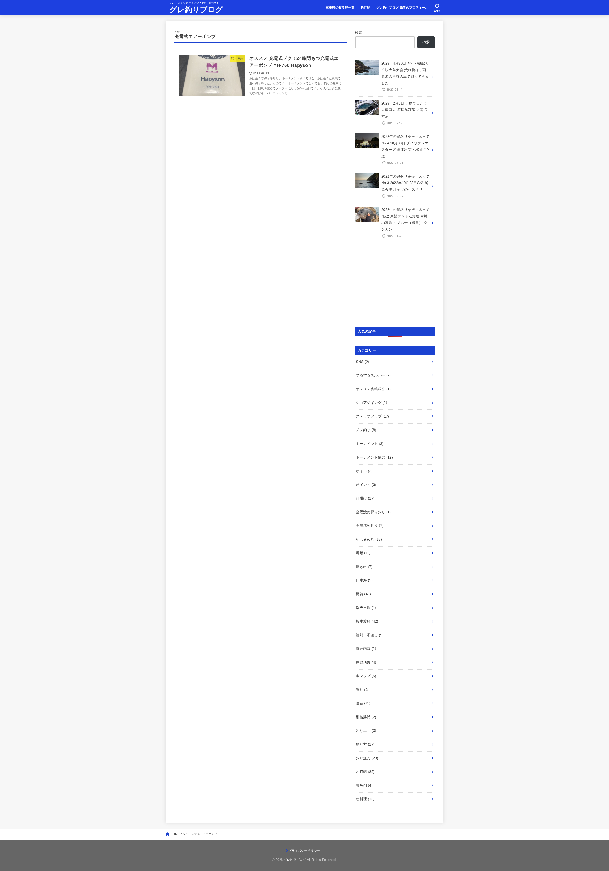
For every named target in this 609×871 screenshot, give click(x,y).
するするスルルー (373, 375)
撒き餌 (364, 567)
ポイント (366, 485)
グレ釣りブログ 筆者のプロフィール (402, 7)
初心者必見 (369, 539)
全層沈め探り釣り (373, 512)
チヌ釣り (366, 430)
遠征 (363, 703)
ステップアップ (372, 416)
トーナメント (369, 444)
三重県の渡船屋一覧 (340, 7)
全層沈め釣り (369, 526)
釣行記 (365, 7)
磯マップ (366, 676)
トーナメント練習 (374, 457)
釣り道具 (367, 758)
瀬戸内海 (366, 649)
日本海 (364, 580)
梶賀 (363, 594)
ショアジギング (371, 403)
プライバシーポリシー (304, 850)
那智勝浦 (366, 717)
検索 (358, 33)
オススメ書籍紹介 (373, 389)
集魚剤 (364, 785)
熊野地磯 (366, 662)
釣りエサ (366, 731)
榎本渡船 (367, 621)
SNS (362, 362)
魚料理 (365, 799)
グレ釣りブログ (196, 9)
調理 (362, 690)
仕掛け (365, 498)
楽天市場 (366, 608)
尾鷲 (363, 553)
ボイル (364, 471)
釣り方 (365, 744)
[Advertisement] (395, 284)
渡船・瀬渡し (369, 635)
